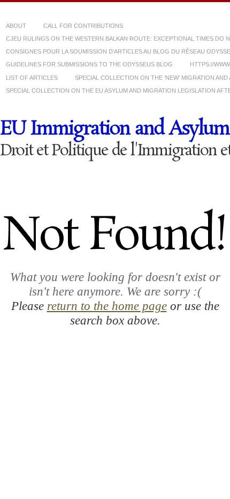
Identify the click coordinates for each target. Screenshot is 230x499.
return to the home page (107, 306)
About (16, 25)
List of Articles (32, 77)
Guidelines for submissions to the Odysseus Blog (89, 64)
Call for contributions (83, 25)
